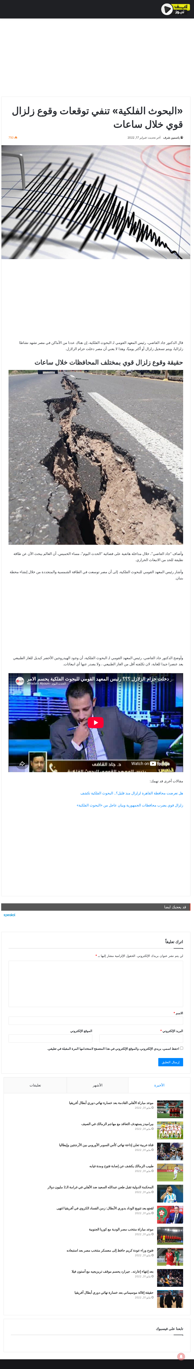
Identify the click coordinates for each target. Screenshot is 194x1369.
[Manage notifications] (181, 1356)
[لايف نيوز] (175, 9)
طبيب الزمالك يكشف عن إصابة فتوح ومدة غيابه (121, 1166)
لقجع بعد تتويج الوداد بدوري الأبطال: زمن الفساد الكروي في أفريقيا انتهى (105, 1208)
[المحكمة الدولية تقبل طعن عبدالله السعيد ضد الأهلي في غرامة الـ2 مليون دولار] (170, 1193)
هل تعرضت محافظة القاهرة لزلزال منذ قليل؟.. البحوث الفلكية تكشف (131, 793)
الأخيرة (159, 1085)
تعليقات (35, 1085)
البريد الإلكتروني (171, 1031)
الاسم (178, 1013)
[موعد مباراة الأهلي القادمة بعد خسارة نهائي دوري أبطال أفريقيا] (170, 1109)
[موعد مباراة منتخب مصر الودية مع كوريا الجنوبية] (170, 1236)
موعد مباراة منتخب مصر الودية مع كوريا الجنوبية (121, 1229)
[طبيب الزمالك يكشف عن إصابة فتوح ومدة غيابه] (170, 1172)
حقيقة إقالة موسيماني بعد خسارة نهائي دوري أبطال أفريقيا (114, 1292)
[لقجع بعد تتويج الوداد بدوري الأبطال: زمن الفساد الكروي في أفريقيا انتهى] (170, 1215)
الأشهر (97, 1085)
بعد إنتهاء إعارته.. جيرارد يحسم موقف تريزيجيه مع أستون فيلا (113, 1271)
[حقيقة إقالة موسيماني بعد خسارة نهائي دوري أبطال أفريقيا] (170, 1299)
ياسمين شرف (171, 137)
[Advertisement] (95, 56)
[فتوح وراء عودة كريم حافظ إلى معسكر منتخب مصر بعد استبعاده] (170, 1257)
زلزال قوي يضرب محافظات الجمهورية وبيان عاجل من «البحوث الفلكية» (130, 805)
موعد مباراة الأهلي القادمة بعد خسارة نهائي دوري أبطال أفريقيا (111, 1103)
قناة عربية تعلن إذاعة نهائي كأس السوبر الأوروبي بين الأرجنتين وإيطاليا (106, 1145)
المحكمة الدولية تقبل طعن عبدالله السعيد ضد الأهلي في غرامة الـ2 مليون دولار (101, 1187)
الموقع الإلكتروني (81, 1031)
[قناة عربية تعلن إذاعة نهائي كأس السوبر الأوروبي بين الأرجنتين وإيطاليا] (170, 1151)
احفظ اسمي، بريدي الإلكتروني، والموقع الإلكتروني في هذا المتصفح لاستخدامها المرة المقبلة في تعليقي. (113, 1048)
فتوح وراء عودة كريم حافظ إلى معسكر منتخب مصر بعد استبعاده (110, 1250)
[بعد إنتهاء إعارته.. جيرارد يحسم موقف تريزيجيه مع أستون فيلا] (170, 1278)
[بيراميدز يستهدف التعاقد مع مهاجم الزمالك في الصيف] (170, 1130)
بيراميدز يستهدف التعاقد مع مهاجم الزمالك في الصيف (117, 1124)
